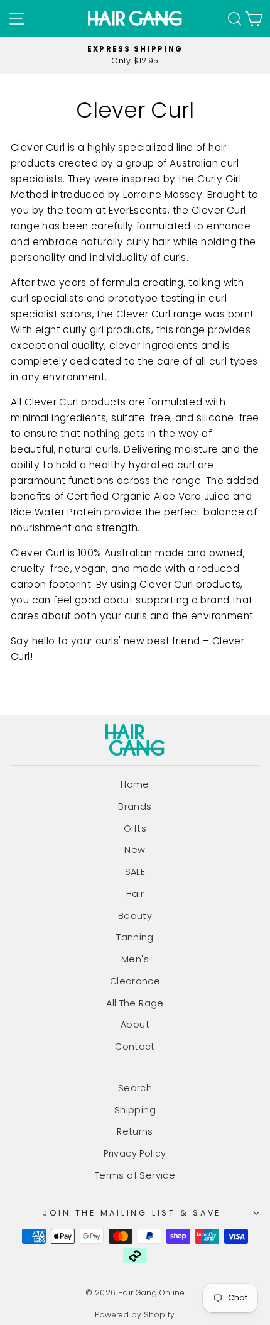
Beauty (135, 916)
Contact (135, 1046)
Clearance (135, 981)
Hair (135, 894)
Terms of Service (135, 1175)
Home (135, 784)
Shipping (135, 1110)
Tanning (135, 937)
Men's (135, 959)
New (134, 850)
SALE (135, 872)
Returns (135, 1131)
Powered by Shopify (135, 1314)
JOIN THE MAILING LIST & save (132, 1212)
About (135, 1024)
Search (135, 1088)
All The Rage (135, 1003)
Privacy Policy (135, 1153)
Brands (134, 806)
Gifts (135, 828)
